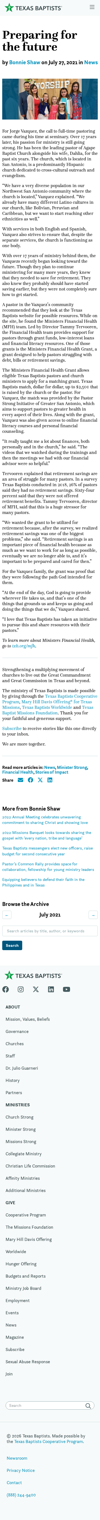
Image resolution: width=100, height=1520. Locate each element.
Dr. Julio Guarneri (22, 1068)
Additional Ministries (26, 1190)
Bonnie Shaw (24, 62)
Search (12, 945)
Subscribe (12, 728)
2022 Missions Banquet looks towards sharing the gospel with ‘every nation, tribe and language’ (46, 835)
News (91, 62)
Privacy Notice (21, 1470)
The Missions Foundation (29, 1227)
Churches (15, 1043)
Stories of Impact (51, 772)
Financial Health (17, 772)
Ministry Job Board (23, 1288)
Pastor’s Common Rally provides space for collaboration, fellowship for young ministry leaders (48, 866)
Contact (14, 1482)
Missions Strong (21, 1141)
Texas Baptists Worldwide (47, 707)
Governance (17, 1031)
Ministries (18, 1105)
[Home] (33, 7)
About (13, 1007)
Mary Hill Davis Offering (29, 1239)
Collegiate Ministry (24, 1153)
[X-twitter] (36, 988)
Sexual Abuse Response (28, 1361)
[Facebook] (7, 988)
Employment (18, 1300)
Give (10, 1203)
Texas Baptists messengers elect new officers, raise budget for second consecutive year (47, 850)
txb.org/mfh (23, 646)
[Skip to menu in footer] (92, 7)
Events (12, 1312)
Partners (14, 1092)
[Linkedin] (51, 988)
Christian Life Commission (30, 1166)
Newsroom (17, 1458)
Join (9, 1374)
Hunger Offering (21, 1263)
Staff (10, 1056)
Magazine (15, 1337)
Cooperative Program (26, 1215)
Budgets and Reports (26, 1276)
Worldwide (16, 1251)
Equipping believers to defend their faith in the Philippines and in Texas (43, 882)
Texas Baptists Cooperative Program (48, 1441)
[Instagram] (20, 988)
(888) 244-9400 (21, 1494)
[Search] (89, 1406)
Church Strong (19, 1117)
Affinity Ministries (23, 1178)
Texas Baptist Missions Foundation (47, 710)
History (13, 1080)
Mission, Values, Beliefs (28, 1019)
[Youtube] (66, 988)
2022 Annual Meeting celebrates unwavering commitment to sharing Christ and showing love (45, 819)
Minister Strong (72, 767)
